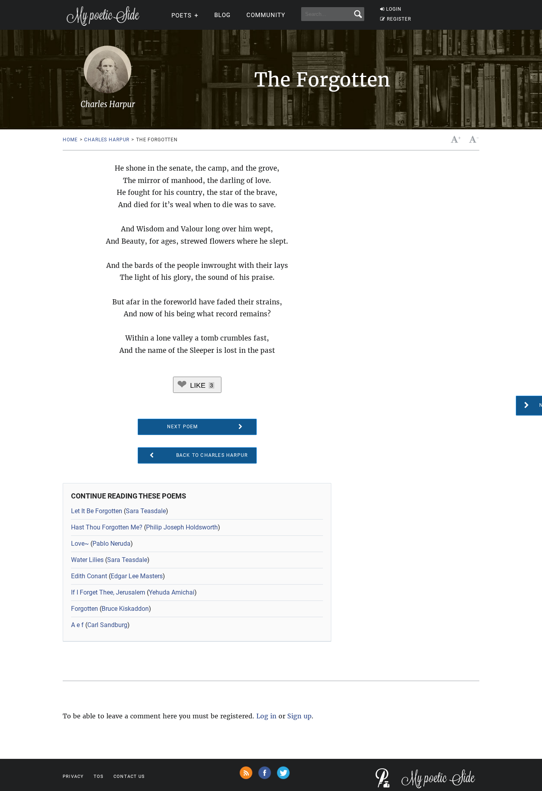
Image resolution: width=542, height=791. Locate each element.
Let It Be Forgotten (96, 511)
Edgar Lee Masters (137, 576)
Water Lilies (87, 560)
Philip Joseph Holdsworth (182, 527)
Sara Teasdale (146, 511)
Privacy (73, 776)
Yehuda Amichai (171, 592)
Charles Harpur (106, 139)
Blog (222, 15)
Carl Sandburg (107, 625)
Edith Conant (89, 576)
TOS (99, 776)
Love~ (80, 543)
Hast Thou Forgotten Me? (106, 527)
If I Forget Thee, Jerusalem (108, 592)
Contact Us (129, 776)
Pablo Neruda (111, 543)
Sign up (299, 716)
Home (70, 139)
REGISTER (399, 19)
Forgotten (84, 608)
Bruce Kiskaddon (125, 608)
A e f (77, 625)
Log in (266, 716)
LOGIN (394, 9)
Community (265, 15)
